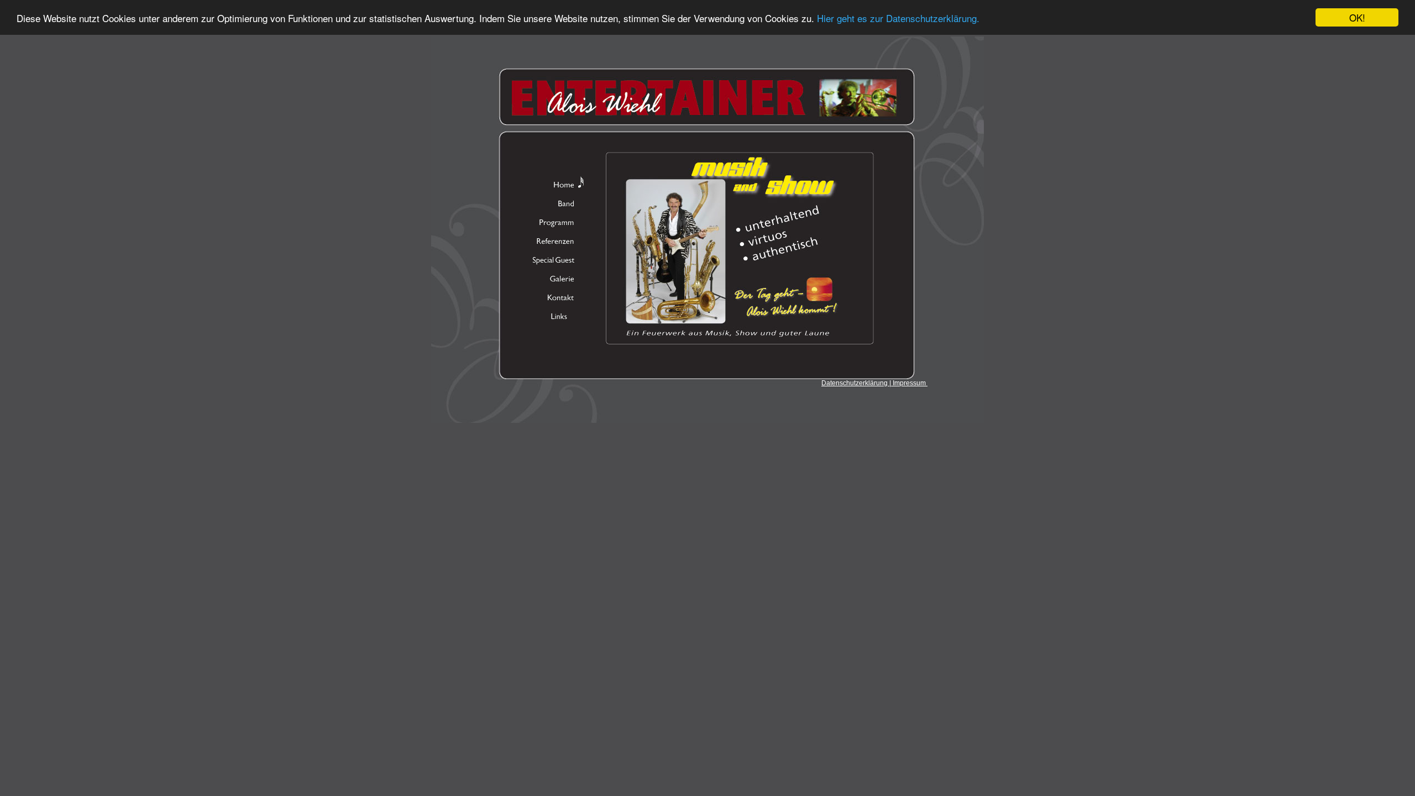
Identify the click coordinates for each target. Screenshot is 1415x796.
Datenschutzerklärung (855, 383)
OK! (1357, 17)
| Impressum (907, 383)
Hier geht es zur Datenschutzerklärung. (898, 18)
